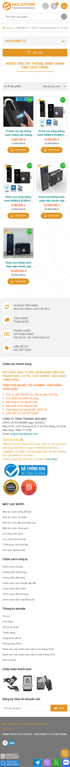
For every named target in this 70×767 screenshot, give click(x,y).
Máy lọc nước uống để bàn (17, 511)
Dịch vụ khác (9, 660)
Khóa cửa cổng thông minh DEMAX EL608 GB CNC (51, 133)
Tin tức (6, 616)
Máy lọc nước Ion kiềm (15, 517)
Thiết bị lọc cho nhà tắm (15, 544)
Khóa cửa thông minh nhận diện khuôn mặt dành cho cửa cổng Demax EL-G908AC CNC (51, 199)
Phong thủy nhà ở (12, 643)
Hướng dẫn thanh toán (15, 572)
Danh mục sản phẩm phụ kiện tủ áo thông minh (28, 649)
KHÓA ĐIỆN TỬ (22, 28)
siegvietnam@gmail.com (24, 433)
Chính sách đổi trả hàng (15, 594)
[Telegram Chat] (37, 762)
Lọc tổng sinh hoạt (12, 533)
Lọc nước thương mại (14, 539)
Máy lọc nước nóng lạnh (16, 528)
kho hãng (51, 459)
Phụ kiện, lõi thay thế (14, 550)
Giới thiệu (8, 621)
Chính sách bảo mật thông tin (18, 599)
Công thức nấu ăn (12, 638)
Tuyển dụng (9, 632)
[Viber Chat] (47, 762)
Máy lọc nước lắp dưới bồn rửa (19, 522)
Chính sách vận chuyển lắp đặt (19, 583)
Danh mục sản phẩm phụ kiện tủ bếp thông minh (29, 654)
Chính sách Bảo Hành (14, 588)
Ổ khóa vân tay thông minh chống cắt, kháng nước (18, 133)
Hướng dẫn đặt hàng (14, 577)
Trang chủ (10, 28)
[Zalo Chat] (66, 762)
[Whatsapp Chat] (56, 762)
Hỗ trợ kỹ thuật (11, 627)
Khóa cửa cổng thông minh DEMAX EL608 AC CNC (18, 199)
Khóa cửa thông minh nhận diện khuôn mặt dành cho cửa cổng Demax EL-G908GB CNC (18, 264)
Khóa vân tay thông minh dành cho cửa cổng (49, 28)
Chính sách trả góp (13, 566)
